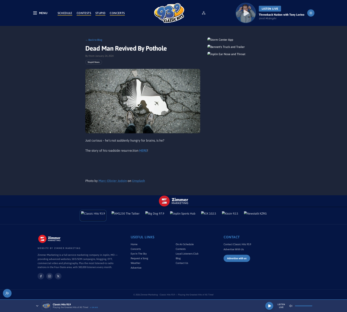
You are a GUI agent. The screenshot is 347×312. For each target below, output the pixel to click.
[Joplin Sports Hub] (182, 215)
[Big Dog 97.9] (154, 215)
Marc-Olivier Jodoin (112, 181)
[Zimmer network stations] (203, 13)
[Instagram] (49, 276)
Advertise (136, 267)
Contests (84, 13)
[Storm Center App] (234, 39)
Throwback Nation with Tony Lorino (281, 14)
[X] (58, 276)
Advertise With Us (234, 249)
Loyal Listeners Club (187, 253)
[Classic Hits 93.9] (169, 13)
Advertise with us (237, 258)
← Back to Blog (93, 39)
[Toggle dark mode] (310, 13)
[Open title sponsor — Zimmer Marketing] (173, 201)
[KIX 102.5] (208, 215)
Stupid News (94, 62)
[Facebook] (41, 276)
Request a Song (139, 258)
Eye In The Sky (139, 253)
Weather (135, 263)
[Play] (269, 306)
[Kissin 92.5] (230, 215)
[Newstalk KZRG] (255, 215)
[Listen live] (246, 13)
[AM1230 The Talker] (126, 215)
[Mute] (291, 306)
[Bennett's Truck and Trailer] (234, 47)
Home (134, 244)
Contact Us (182, 263)
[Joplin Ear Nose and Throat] (234, 54)
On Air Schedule (185, 244)
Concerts (117, 13)
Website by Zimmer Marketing (59, 248)
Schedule (65, 13)
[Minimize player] (37, 305)
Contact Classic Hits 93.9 (237, 244)
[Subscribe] (7, 293)
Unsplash (138, 181)
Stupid (100, 13)
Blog (178, 258)
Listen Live (270, 8)
